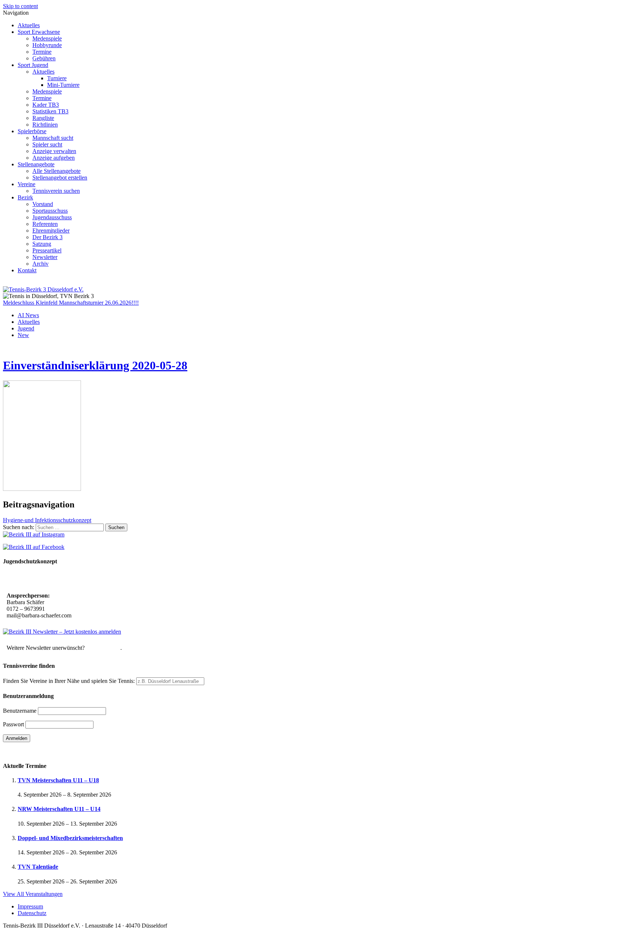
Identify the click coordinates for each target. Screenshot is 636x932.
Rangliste (43, 118)
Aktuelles (29, 25)
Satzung (41, 244)
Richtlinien (45, 124)
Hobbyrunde (47, 45)
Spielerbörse (32, 131)
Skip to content (20, 6)
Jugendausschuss (52, 217)
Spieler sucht (47, 144)
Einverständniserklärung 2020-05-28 (95, 365)
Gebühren (44, 58)
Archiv (40, 264)
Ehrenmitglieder (51, 230)
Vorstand (42, 204)
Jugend (26, 328)
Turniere (57, 78)
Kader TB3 (45, 105)
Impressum (30, 906)
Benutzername (19, 711)
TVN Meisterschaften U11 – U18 (58, 780)
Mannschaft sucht (52, 138)
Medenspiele (47, 38)
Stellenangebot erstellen (59, 177)
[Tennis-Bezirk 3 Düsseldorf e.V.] (43, 289)
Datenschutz (32, 913)
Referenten (45, 224)
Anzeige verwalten (54, 151)
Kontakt (27, 270)
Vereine (26, 184)
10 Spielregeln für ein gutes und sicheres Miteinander (73, 579)
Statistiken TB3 (50, 111)
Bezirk (25, 197)
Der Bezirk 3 (47, 237)
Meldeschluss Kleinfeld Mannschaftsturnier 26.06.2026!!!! (71, 303)
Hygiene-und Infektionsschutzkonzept (47, 520)
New (23, 335)
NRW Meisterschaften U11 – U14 (59, 809)
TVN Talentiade (38, 867)
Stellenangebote (36, 164)
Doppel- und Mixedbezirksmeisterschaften (70, 838)
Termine (42, 52)
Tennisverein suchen (56, 191)
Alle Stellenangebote (56, 171)
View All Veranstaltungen (33, 894)
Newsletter (44, 257)
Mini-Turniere (63, 85)
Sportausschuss (50, 211)
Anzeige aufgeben (53, 158)
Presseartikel (46, 250)
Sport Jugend (33, 65)
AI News (28, 315)
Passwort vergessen (25, 751)
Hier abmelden (103, 648)
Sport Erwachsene (39, 32)
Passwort (13, 724)
